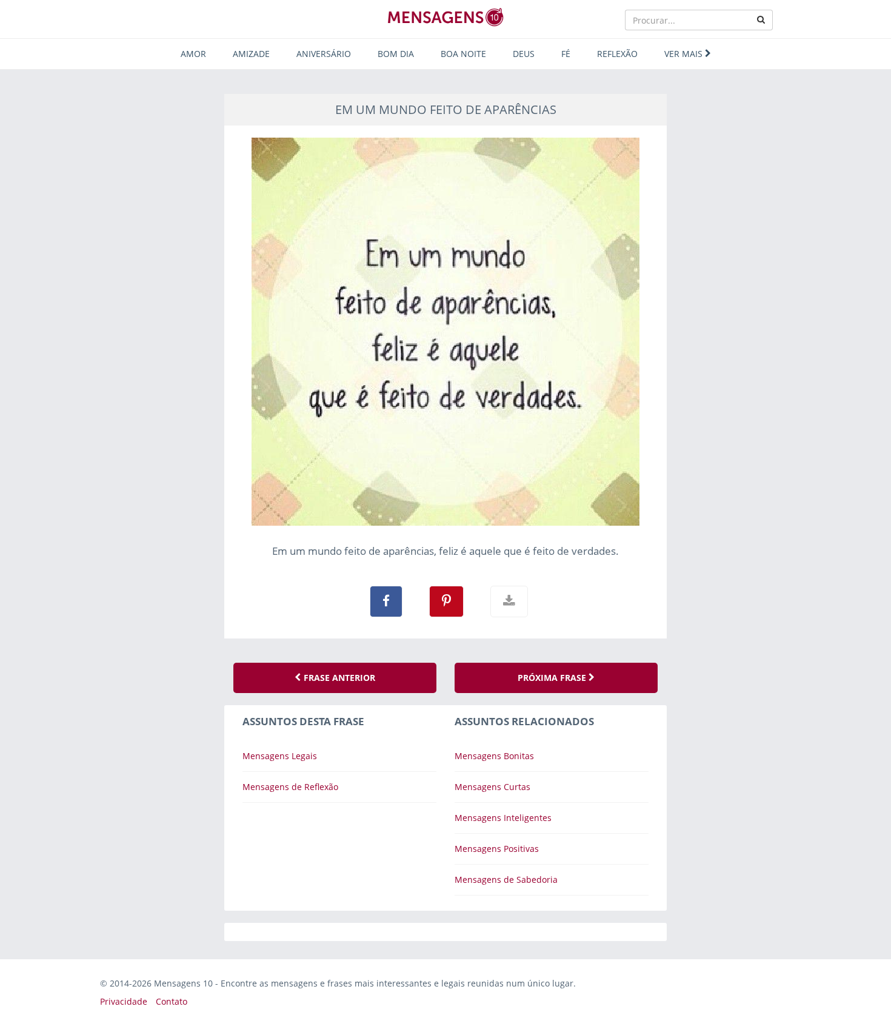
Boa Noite (463, 53)
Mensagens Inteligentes (503, 817)
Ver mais (684, 53)
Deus (524, 53)
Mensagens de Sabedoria (506, 879)
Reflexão (617, 53)
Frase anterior (338, 677)
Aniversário (323, 53)
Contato (171, 1001)
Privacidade (123, 1001)
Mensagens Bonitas (494, 756)
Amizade (251, 53)
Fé (565, 53)
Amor (193, 53)
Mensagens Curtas (492, 786)
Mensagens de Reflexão (290, 786)
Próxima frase (553, 677)
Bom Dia (396, 53)
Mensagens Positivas (497, 848)
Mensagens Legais (279, 756)
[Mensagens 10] (445, 17)
